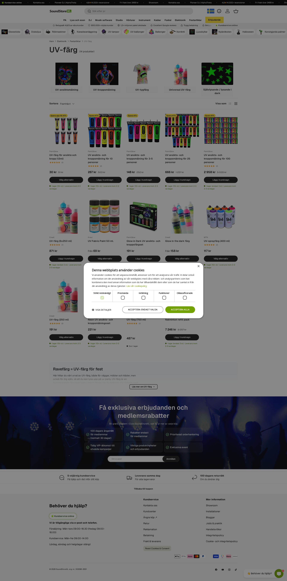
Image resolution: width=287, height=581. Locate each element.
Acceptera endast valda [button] (143, 309)
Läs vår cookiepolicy (136, 285)
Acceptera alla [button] (180, 309)
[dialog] (143, 290)
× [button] (198, 266)
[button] (101, 309)
